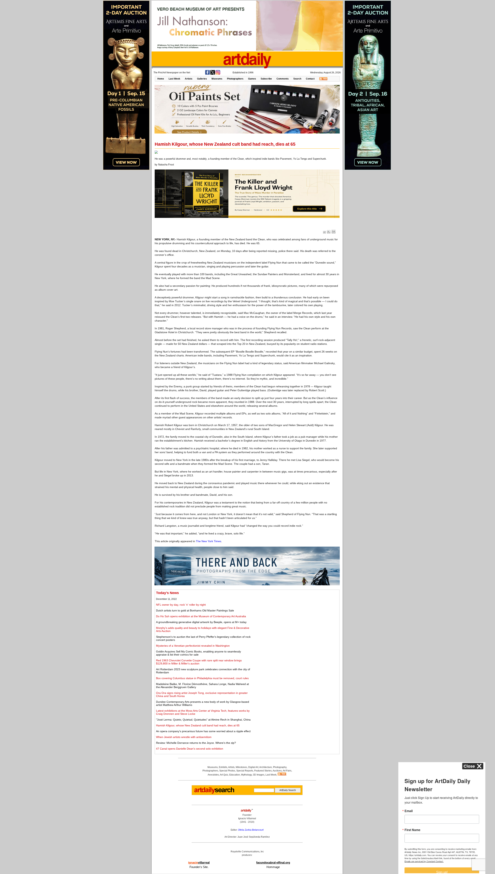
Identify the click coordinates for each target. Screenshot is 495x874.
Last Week (174, 78)
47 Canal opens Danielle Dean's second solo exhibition (189, 748)
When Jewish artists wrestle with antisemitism (184, 737)
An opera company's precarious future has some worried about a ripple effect (203, 731)
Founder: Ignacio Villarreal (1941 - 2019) (247, 818)
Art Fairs (287, 770)
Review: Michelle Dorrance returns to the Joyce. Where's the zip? (196, 742)
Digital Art (253, 767)
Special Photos (227, 770)
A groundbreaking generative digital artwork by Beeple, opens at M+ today (201, 622)
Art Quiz (224, 774)
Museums (217, 78)
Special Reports (244, 770)
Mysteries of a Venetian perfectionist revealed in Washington (193, 645)
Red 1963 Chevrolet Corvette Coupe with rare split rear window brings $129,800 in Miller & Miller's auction (199, 662)
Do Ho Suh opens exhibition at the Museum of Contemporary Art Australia (201, 616)
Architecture (265, 767)
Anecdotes (213, 774)
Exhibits (223, 767)
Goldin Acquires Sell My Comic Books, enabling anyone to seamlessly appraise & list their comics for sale (198, 653)
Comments (283, 78)
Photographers (235, 78)
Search (297, 78)
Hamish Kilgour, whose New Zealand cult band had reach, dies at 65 (198, 725)
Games (252, 78)
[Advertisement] (295, 618)
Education (234, 774)
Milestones (241, 767)
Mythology (246, 774)
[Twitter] (212, 74)
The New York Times (208, 541)
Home (160, 78)
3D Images (258, 774)
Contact (310, 78)
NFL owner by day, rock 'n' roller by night (181, 604)
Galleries (202, 78)
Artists (188, 78)
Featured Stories (263, 770)
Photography (279, 767)
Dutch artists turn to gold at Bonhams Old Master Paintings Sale (195, 610)
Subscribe (266, 78)
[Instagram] (218, 74)
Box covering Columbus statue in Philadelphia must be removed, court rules (202, 678)
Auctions (277, 770)
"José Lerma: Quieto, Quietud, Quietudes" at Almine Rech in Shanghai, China (203, 719)
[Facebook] (207, 74)
